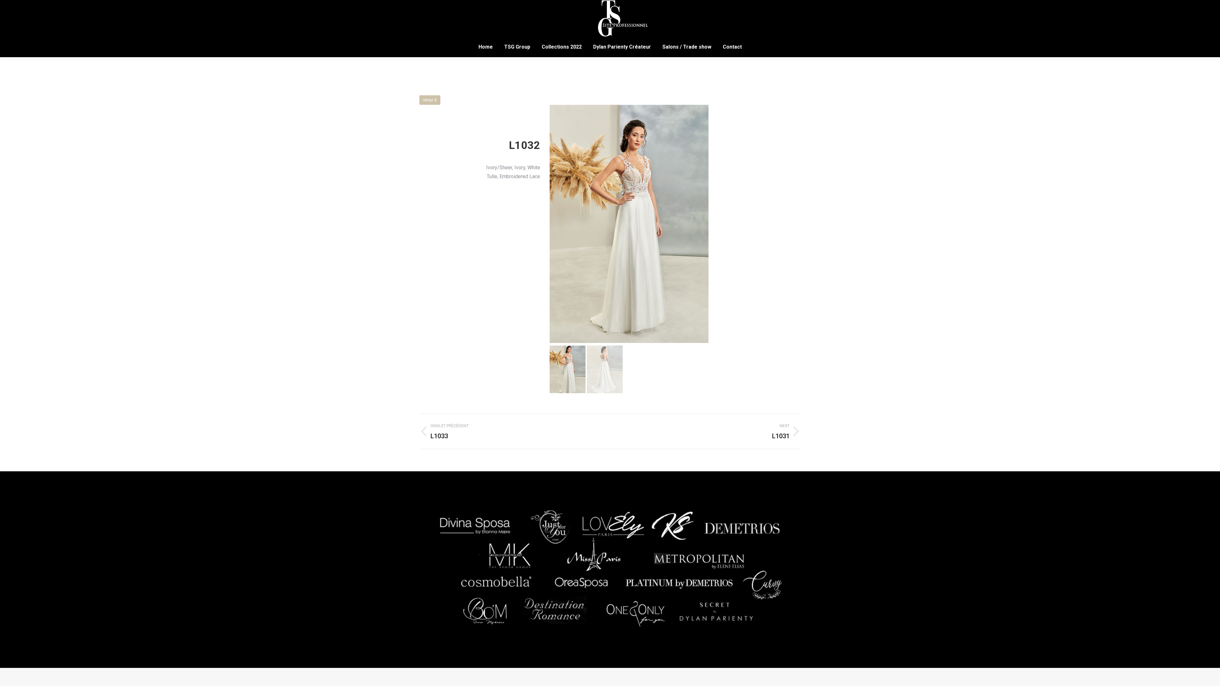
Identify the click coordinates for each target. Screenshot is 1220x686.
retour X (430, 100)
